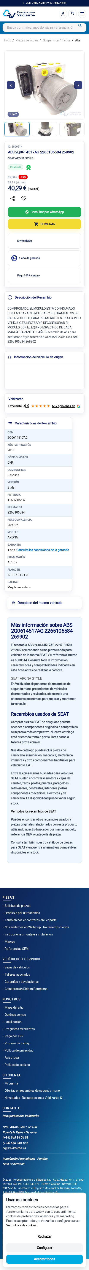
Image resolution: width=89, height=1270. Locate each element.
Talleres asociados (17, 974)
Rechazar (45, 1236)
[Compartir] (12, 198)
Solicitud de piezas (17, 905)
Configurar (44, 1248)
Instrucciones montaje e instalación (29, 934)
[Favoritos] (23, 198)
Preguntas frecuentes (20, 1029)
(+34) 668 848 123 (15, 1143)
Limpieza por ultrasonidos (22, 913)
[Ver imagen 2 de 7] (44, 129)
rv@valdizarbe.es (14, 1148)
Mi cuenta (11, 1083)
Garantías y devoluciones (22, 981)
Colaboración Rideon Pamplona (26, 989)
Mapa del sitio (14, 1007)
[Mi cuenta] (63, 14)
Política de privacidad (19, 1050)
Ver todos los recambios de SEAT (33, 811)
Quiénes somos (15, 1014)
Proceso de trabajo (17, 1043)
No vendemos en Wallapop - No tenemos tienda (37, 927)
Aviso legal (12, 1057)
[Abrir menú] (82, 14)
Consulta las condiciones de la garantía (42, 550)
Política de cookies (17, 1065)
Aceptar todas (44, 1259)
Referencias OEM (17, 948)
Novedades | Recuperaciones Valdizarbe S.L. (35, 1097)
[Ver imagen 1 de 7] (17, 129)
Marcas (10, 941)
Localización (13, 1022)
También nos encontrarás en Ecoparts (31, 920)
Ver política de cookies (21, 1225)
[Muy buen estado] (28, 167)
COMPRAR (48, 224)
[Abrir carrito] (72, 13)
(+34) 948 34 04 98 (15, 1137)
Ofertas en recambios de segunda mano (32, 1090)
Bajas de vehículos (17, 967)
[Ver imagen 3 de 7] (72, 129)
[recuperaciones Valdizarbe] (19, 14)
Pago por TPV (14, 1036)
